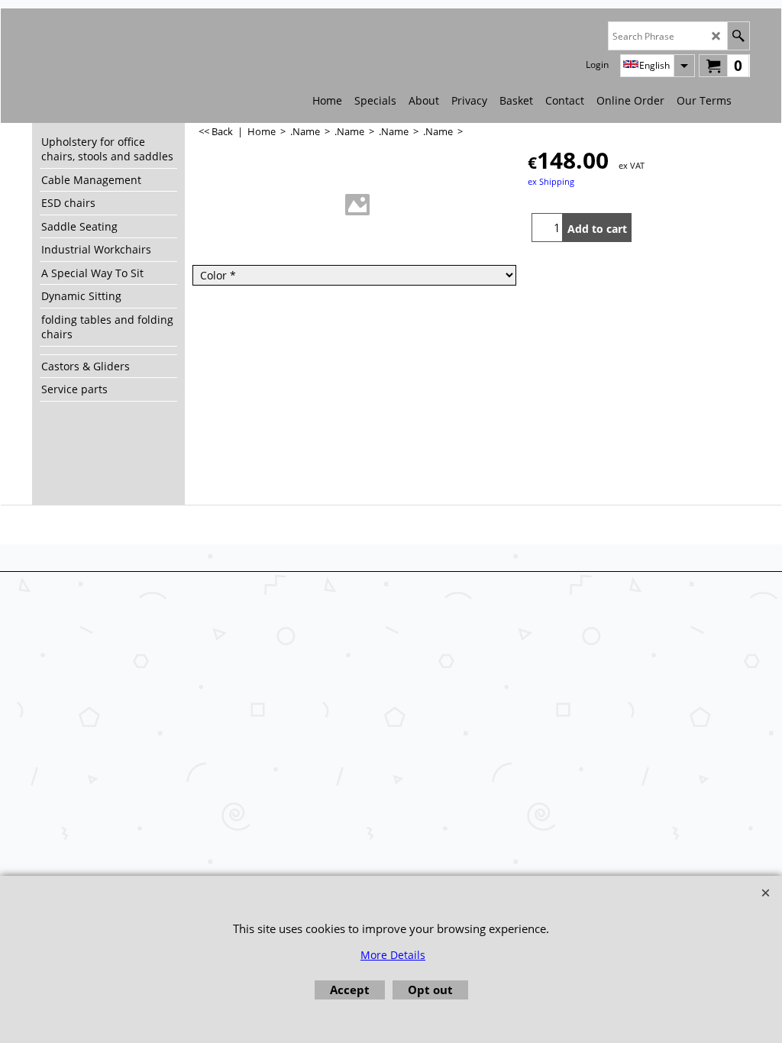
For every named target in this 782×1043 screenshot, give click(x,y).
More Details (392, 955)
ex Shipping (551, 181)
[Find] (738, 36)
